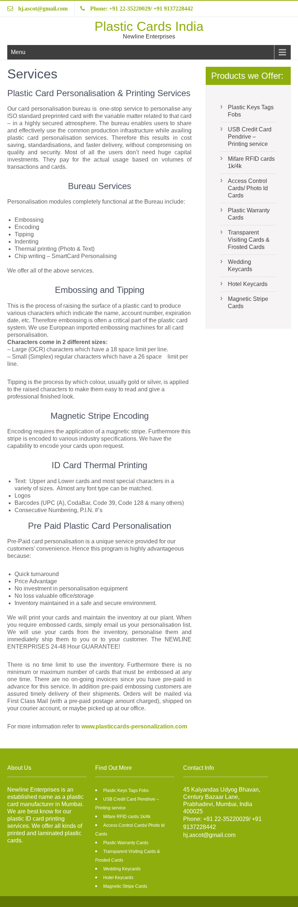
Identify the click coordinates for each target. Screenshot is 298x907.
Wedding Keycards (240, 265)
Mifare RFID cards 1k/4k (251, 162)
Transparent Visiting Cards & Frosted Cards (249, 239)
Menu (18, 52)
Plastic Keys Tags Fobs (251, 111)
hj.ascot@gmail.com (43, 8)
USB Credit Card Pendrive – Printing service (249, 136)
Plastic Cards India (149, 26)
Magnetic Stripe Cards (248, 302)
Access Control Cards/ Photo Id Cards (248, 188)
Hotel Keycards (247, 284)
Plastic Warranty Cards (249, 214)
